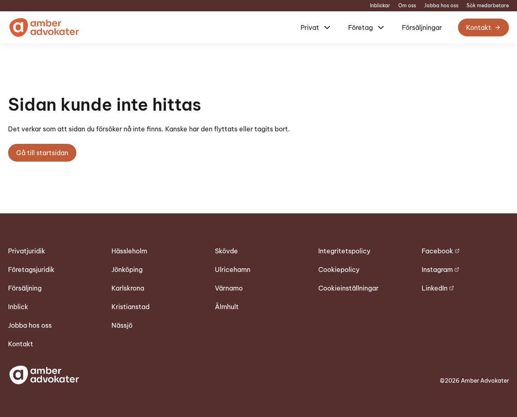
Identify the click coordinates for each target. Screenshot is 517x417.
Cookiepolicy (338, 269)
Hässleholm (129, 251)
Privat (310, 27)
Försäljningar (422, 27)
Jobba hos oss (441, 5)
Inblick (18, 307)
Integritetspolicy (344, 251)
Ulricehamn (232, 269)
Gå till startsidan (42, 153)
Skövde (226, 251)
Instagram (437, 269)
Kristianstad (130, 307)
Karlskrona (127, 288)
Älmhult (227, 307)
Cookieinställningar (348, 288)
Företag (360, 27)
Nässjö (121, 325)
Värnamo (229, 288)
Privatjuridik (26, 251)
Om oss (407, 5)
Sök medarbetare (488, 5)
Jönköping (127, 269)
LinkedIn (435, 288)
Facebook (437, 251)
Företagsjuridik (31, 269)
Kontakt (478, 27)
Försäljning (25, 288)
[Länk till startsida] (43, 27)
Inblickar (380, 5)
